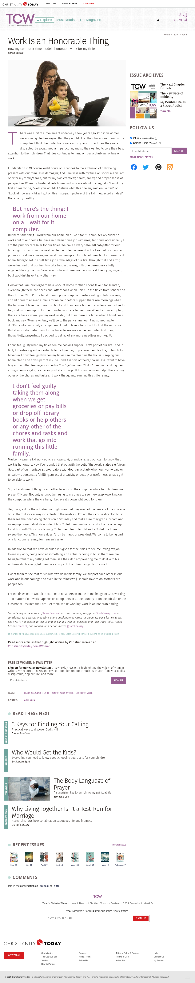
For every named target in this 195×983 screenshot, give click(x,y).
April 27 (44, 865)
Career (38, 693)
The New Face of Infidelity (171, 95)
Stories (44, 960)
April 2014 (29, 700)
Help (156, 953)
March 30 (75, 865)
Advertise (120, 960)
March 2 (105, 865)
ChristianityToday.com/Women (29, 646)
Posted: (13, 700)
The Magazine (90, 20)
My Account (159, 960)
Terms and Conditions (110, 903)
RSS (125, 903)
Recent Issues (28, 844)
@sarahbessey (75, 626)
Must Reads (65, 20)
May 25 (13, 865)
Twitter (56, 886)
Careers (82, 953)
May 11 (29, 865)
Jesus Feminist (51, 613)
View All (165, 110)
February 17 (120, 865)
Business (29, 693)
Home (167, 34)
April (184, 34)
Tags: (11, 693)
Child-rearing (51, 693)
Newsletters (69, 3)
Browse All (119, 845)
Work (90, 693)
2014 (176, 34)
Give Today (14, 955)
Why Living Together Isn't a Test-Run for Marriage (62, 812)
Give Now (88, 3)
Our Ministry (47, 953)
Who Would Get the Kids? (44, 752)
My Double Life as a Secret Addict (173, 104)
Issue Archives (147, 75)
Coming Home (145, 143)
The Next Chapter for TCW (172, 86)
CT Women (143, 138)
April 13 (59, 865)
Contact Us (135, 903)
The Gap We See (49, 957)
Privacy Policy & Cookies (127, 953)
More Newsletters (141, 157)
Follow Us (83, 960)
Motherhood (67, 693)
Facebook (21, 626)
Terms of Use (122, 957)
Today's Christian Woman (55, 903)
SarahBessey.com (106, 613)
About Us (51, 3)
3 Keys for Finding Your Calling (50, 724)
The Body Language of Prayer (82, 783)
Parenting (80, 693)
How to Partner (48, 964)
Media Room (84, 957)
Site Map (94, 903)
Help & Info (148, 903)
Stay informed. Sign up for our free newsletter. (97, 911)
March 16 (90, 865)
